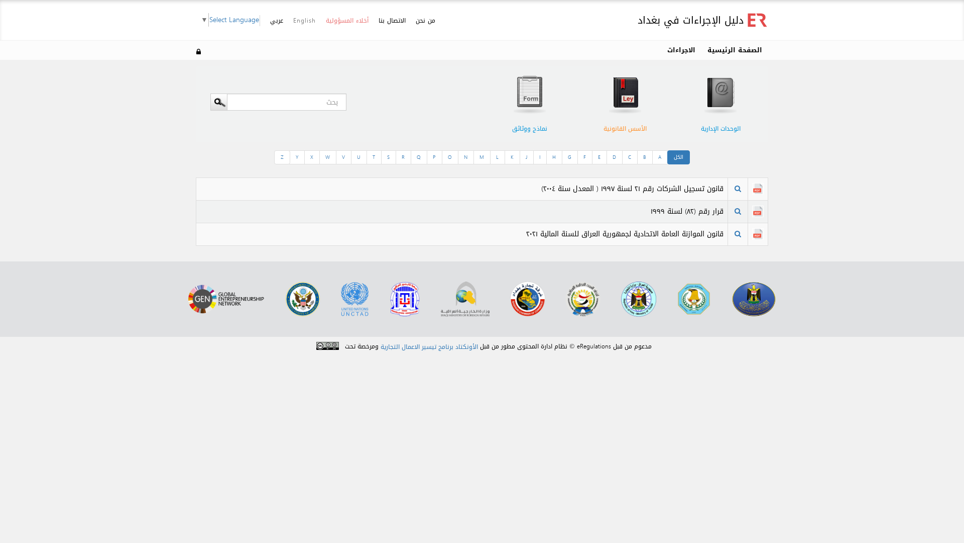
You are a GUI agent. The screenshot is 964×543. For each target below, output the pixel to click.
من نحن (425, 21)
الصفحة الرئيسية (734, 50)
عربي (276, 21)
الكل (678, 157)
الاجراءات (681, 50)
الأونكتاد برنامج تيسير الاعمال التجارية (429, 347)
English (304, 21)
